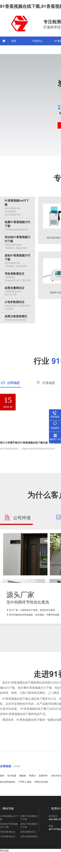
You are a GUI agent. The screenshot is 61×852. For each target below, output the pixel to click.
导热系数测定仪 (17, 276)
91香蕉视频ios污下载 (17, 207)
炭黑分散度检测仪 (16, 317)
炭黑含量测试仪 (14, 291)
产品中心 (37, 41)
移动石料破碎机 (7, 781)
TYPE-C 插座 (24, 781)
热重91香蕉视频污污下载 (17, 225)
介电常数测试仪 (17, 305)
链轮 (2, 775)
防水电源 (12, 775)
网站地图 (4, 850)
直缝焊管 (43, 775)
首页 (13, 41)
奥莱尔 (32, 775)
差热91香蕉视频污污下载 (17, 260)
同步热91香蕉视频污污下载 (17, 242)
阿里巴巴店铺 (41, 781)
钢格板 (22, 775)
